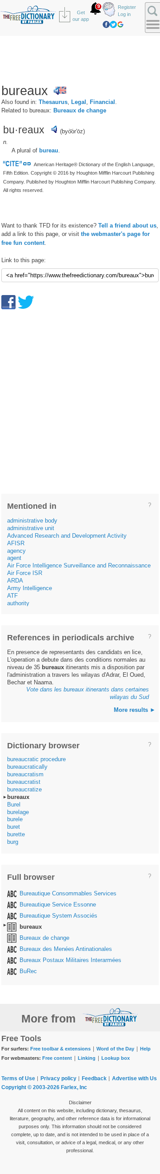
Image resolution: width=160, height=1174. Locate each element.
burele (15, 819)
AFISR (15, 543)
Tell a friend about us (127, 225)
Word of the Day (115, 1048)
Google (120, 24)
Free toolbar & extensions (60, 1048)
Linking (87, 1058)
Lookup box (115, 1058)
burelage (18, 812)
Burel (13, 804)
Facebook (106, 24)
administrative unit (30, 528)
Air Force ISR (24, 573)
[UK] (60, 91)
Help (145, 1048)
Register (127, 7)
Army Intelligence (29, 588)
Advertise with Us (134, 1078)
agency (16, 550)
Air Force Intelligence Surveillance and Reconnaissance (79, 565)
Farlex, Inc (74, 1087)
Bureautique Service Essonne (58, 904)
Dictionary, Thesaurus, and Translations (110, 1017)
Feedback (94, 1078)
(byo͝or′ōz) (72, 131)
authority (18, 603)
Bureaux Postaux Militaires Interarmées (70, 960)
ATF (12, 595)
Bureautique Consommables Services (68, 893)
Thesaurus (53, 102)
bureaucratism (25, 774)
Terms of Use (18, 1078)
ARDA (15, 580)
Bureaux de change (79, 110)
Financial (102, 102)
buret (13, 826)
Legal (78, 102)
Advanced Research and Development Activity (67, 535)
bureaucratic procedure (36, 759)
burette (16, 834)
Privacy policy (58, 1078)
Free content (57, 1058)
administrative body (32, 520)
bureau (48, 150)
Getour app (80, 16)
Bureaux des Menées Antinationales (66, 949)
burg (12, 842)
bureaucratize (24, 789)
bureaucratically (27, 766)
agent (14, 558)
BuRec (28, 971)
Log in (124, 14)
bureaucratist (23, 782)
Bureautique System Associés (58, 915)
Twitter (113, 24)
